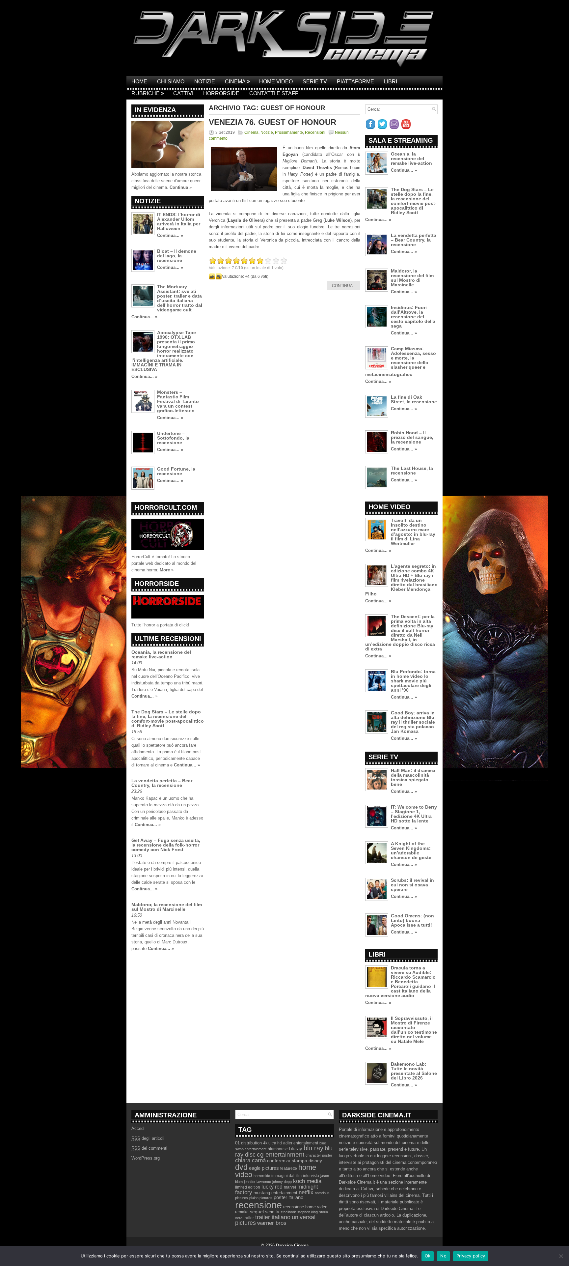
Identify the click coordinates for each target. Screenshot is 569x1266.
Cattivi (183, 93)
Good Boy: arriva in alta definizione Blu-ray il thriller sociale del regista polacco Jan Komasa (413, 722)
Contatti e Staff (273, 93)
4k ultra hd (272, 1143)
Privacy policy (470, 1255)
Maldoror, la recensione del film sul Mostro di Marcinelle (166, 907)
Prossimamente (289, 132)
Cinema (237, 81)
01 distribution (248, 1142)
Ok (428, 1255)
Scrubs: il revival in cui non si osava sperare (412, 885)
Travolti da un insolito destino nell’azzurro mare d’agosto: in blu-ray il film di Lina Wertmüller (413, 532)
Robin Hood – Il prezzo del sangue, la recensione (412, 437)
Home (139, 81)
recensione (258, 1204)
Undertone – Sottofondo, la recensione (173, 438)
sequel (257, 1211)
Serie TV (315, 81)
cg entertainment (280, 1154)
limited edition (247, 1187)
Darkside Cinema (292, 1245)
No (443, 1255)
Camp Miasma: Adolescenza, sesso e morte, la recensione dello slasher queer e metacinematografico (400, 361)
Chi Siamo (170, 81)
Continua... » (170, 235)
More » (167, 569)
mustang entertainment (275, 1192)
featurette (288, 1168)
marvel (290, 1187)
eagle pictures (264, 1168)
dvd (241, 1167)
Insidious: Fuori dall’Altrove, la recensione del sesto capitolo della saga (413, 317)
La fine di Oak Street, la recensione (414, 399)
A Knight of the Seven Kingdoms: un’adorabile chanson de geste (411, 850)
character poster (319, 1155)
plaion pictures (260, 1198)
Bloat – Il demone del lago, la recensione (176, 255)
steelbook (288, 1212)
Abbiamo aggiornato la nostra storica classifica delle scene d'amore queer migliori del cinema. (166, 181)
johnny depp (282, 1182)
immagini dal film (286, 1175)
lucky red (272, 1187)
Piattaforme (355, 81)
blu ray (313, 1148)
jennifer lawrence (257, 1182)
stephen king (307, 1212)
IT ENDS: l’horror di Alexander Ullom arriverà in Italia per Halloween (178, 221)
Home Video (276, 81)
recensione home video (305, 1206)
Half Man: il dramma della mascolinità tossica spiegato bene (413, 777)
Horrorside (221, 93)
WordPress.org (145, 1158)
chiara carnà (250, 1160)
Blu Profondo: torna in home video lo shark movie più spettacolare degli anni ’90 (413, 681)
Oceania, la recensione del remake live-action (161, 654)
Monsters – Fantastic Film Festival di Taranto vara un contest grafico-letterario (178, 401)
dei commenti (149, 1148)
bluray (295, 1148)
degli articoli (147, 1138)
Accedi (138, 1128)
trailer (249, 1218)
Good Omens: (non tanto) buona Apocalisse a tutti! (412, 920)
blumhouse (278, 1149)
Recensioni (315, 132)
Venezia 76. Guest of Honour (272, 122)
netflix (306, 1192)
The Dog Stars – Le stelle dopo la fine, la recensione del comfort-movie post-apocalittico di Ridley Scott (167, 718)
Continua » (181, 187)
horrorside (262, 1176)
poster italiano (288, 1197)
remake (242, 1212)
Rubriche (147, 93)
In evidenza (155, 109)
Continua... (344, 285)
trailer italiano (272, 1217)
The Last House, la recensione (412, 470)
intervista (311, 1175)
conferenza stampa (287, 1160)
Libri (390, 81)
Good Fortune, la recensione (176, 471)
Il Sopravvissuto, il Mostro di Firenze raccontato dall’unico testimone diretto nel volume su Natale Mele (414, 1030)
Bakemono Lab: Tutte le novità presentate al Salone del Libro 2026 (414, 1070)
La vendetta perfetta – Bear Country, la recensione (161, 783)
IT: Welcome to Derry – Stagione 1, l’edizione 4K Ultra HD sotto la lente (414, 813)
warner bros (271, 1223)
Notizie (204, 81)
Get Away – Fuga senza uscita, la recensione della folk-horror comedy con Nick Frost (165, 845)
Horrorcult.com (166, 507)
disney (315, 1160)
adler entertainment (300, 1143)
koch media (307, 1181)
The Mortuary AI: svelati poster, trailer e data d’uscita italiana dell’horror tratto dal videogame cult (179, 298)
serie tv (272, 1212)
